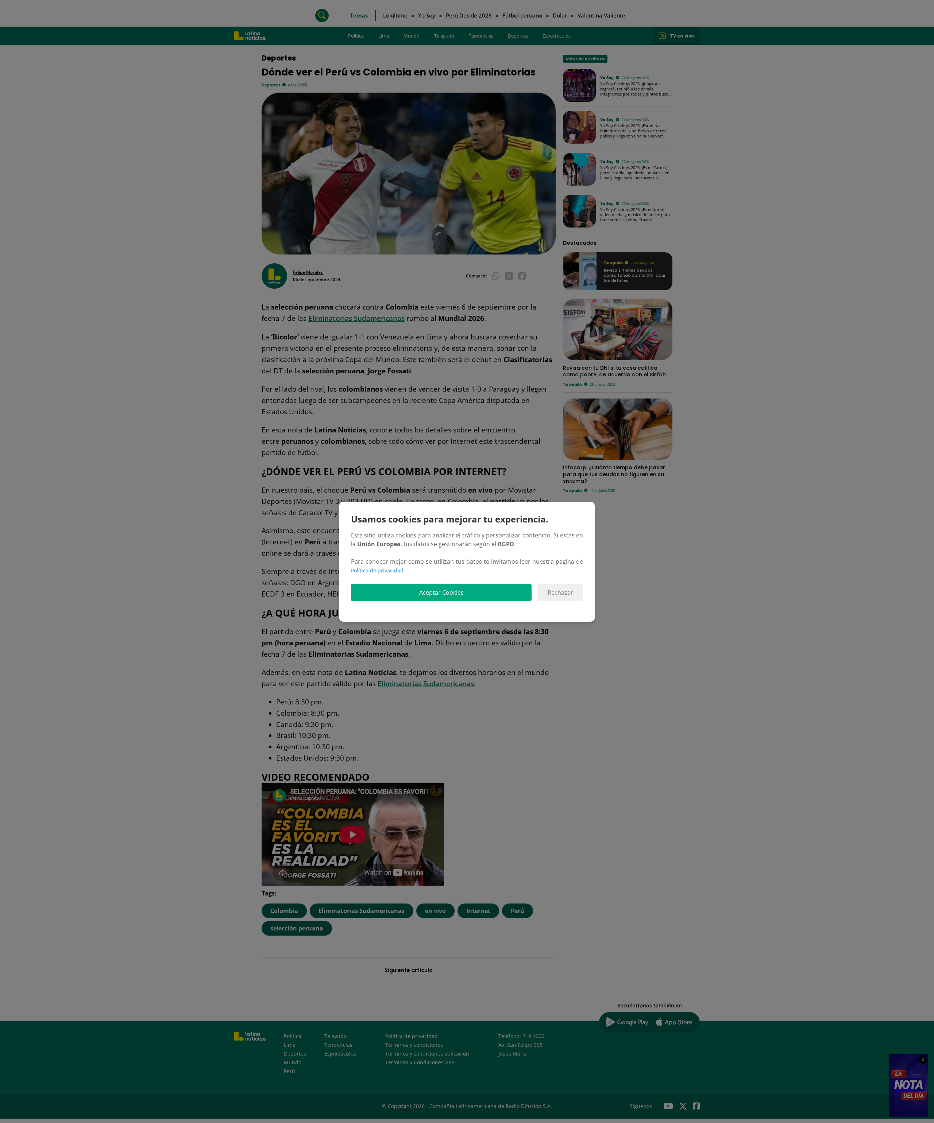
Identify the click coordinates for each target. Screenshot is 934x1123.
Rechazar (560, 592)
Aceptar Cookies (441, 592)
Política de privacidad (377, 570)
